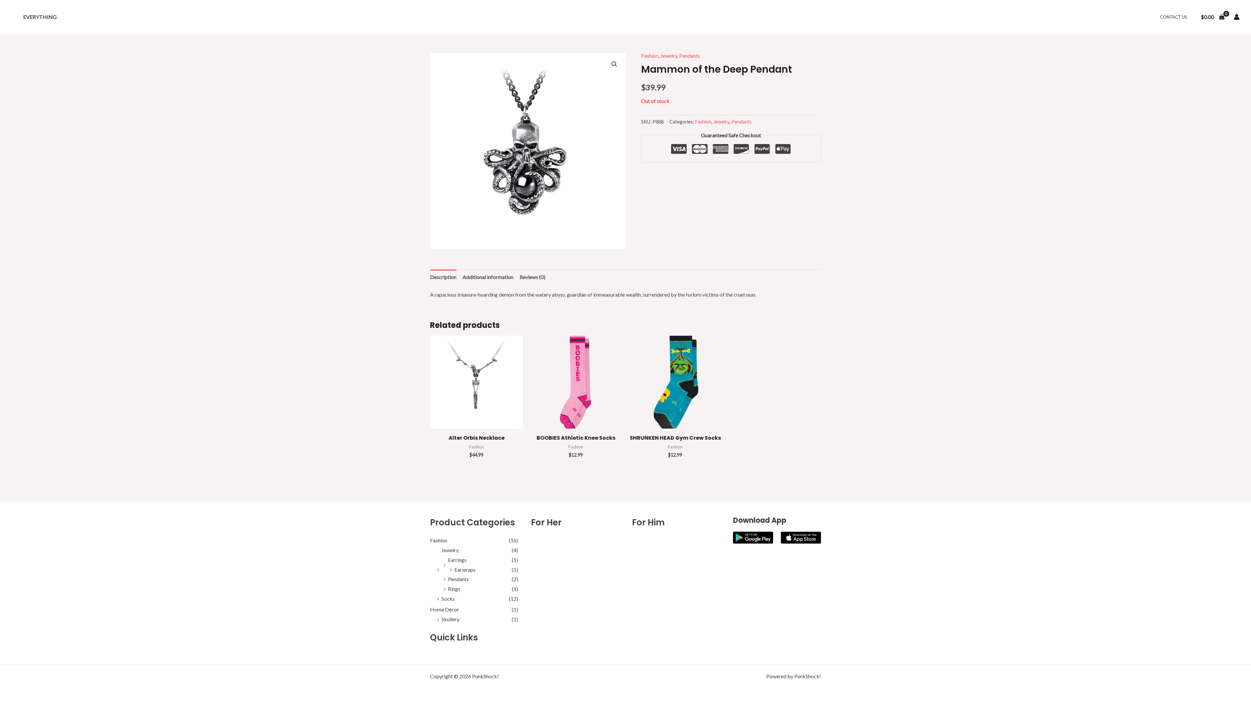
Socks (448, 598)
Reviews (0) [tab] (532, 277)
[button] (614, 64)
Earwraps (465, 569)
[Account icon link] (1237, 17)
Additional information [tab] (488, 277)
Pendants (689, 55)
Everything (40, 17)
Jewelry (668, 55)
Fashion (649, 55)
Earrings (457, 560)
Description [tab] (443, 277)
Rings (454, 589)
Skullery (450, 619)
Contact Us (1173, 17)
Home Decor (444, 609)
